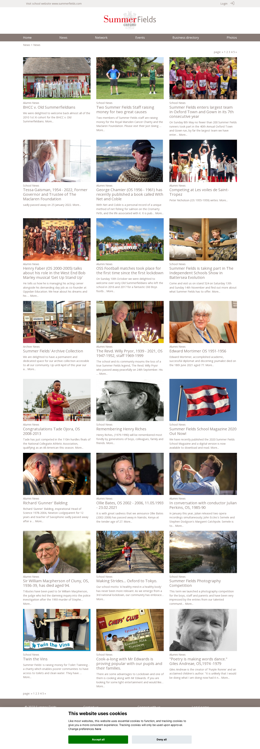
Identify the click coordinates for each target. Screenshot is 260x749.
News (26, 45)
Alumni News (31, 103)
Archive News (31, 346)
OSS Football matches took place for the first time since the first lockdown (129, 270)
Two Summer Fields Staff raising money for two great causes (125, 109)
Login (223, 3)
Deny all (162, 739)
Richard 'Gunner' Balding (45, 502)
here (98, 729)
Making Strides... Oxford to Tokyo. (126, 580)
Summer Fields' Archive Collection (53, 351)
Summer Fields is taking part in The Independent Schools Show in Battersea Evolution (201, 273)
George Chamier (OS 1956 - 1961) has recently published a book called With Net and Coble (129, 194)
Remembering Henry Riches (121, 428)
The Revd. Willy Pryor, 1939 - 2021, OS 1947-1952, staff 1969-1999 (129, 353)
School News (104, 103)
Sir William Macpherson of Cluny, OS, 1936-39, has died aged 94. (56, 583)
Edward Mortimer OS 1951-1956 (197, 351)
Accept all (98, 739)
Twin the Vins (35, 659)
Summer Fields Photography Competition (195, 583)
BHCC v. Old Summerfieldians (49, 107)
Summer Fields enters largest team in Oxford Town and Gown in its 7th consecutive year (201, 112)
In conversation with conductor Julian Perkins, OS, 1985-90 (203, 505)
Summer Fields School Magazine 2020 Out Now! (202, 431)
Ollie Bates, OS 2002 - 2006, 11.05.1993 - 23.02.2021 (129, 505)
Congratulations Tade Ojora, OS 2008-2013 (51, 431)
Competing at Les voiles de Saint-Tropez (199, 192)
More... (49, 121)
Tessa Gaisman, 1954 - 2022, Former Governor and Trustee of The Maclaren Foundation (55, 194)
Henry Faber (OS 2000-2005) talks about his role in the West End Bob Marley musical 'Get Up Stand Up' (54, 273)
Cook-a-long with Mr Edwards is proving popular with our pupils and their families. (129, 663)
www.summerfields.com (67, 3)
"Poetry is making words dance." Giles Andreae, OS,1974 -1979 (198, 661)
